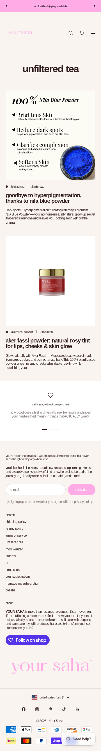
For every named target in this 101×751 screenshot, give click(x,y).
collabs (10, 590)
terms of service (16, 535)
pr (7, 563)
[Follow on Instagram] (37, 709)
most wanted (14, 549)
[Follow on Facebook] (23, 709)
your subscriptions (18, 576)
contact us (12, 570)
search (10, 515)
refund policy (14, 528)
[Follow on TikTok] (64, 709)
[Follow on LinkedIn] (77, 709)
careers (11, 556)
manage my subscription (22, 584)
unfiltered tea (14, 542)
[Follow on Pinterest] (50, 709)
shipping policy (16, 522)
